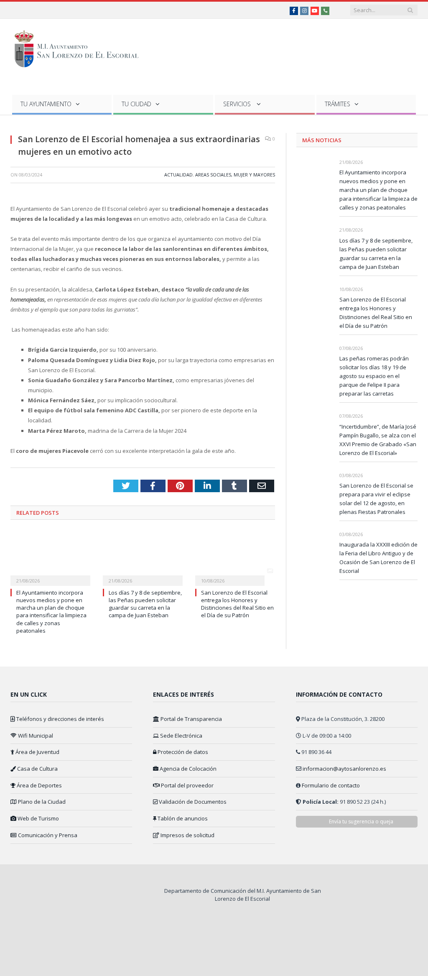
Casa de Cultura (37, 768)
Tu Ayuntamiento (45, 104)
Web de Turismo (37, 818)
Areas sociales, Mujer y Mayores (235, 174)
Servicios (237, 104)
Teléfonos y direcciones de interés (59, 719)
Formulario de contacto (331, 785)
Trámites (337, 104)
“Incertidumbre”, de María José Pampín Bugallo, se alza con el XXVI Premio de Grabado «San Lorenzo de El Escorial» (377, 440)
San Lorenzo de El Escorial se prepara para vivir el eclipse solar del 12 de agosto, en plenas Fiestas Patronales (376, 499)
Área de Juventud (36, 752)
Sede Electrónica (180, 735)
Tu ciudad (136, 104)
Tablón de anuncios (182, 818)
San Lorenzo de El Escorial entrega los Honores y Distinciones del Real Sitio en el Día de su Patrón (237, 604)
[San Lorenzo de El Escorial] (80, 47)
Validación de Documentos (192, 801)
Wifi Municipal (35, 735)
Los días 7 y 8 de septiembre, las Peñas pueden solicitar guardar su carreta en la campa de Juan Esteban (145, 604)
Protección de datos (182, 752)
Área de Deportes (38, 785)
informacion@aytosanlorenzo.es (344, 768)
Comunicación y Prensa (47, 835)
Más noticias (321, 140)
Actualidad (178, 174)
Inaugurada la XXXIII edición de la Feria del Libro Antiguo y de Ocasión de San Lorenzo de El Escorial (378, 558)
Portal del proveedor (187, 785)
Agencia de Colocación (187, 768)
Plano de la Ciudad (41, 801)
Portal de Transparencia (190, 719)
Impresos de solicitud (186, 835)
